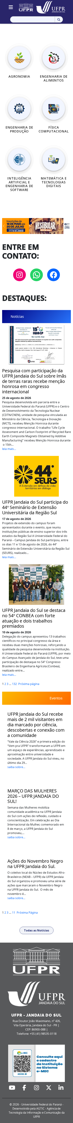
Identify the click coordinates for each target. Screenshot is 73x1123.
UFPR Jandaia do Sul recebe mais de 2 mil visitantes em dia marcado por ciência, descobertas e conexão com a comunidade (35, 724)
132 (14, 684)
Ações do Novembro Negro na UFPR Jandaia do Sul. (35, 863)
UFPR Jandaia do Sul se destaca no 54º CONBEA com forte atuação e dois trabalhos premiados (33, 618)
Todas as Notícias (36, 930)
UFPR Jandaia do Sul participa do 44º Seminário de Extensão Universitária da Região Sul (35, 507)
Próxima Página (27, 912)
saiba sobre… (16, 767)
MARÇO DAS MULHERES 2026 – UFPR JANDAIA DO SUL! (33, 796)
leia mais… (9, 449)
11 (13, 912)
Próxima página (28, 684)
